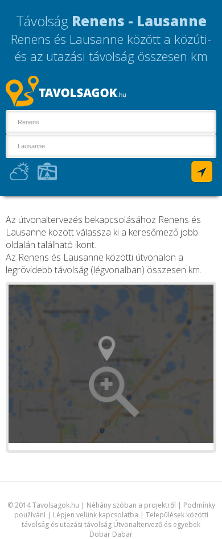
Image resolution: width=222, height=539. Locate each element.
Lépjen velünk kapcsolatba (95, 515)
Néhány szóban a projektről (131, 505)
